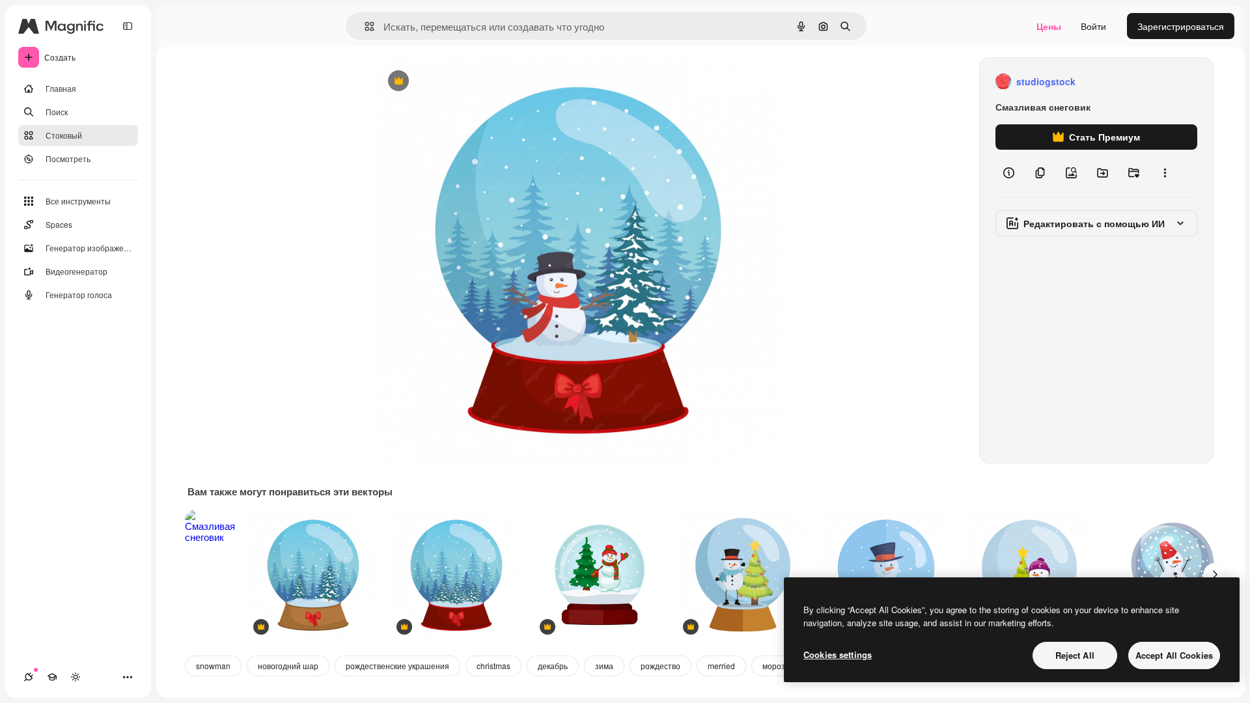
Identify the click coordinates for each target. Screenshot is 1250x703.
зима (604, 665)
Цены (1048, 26)
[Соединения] (28, 677)
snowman (213, 665)
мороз (773, 665)
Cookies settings (837, 654)
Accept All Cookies (1174, 655)
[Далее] (1215, 575)
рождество (660, 665)
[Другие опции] (1165, 173)
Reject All (1074, 655)
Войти (1093, 26)
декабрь (553, 665)
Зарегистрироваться (1180, 26)
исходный (462, 82)
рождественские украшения (397, 665)
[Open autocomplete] (364, 26)
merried (721, 665)
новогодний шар (288, 665)
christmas (493, 665)
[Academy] (52, 677)
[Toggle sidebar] (127, 26)
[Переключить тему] (75, 677)
